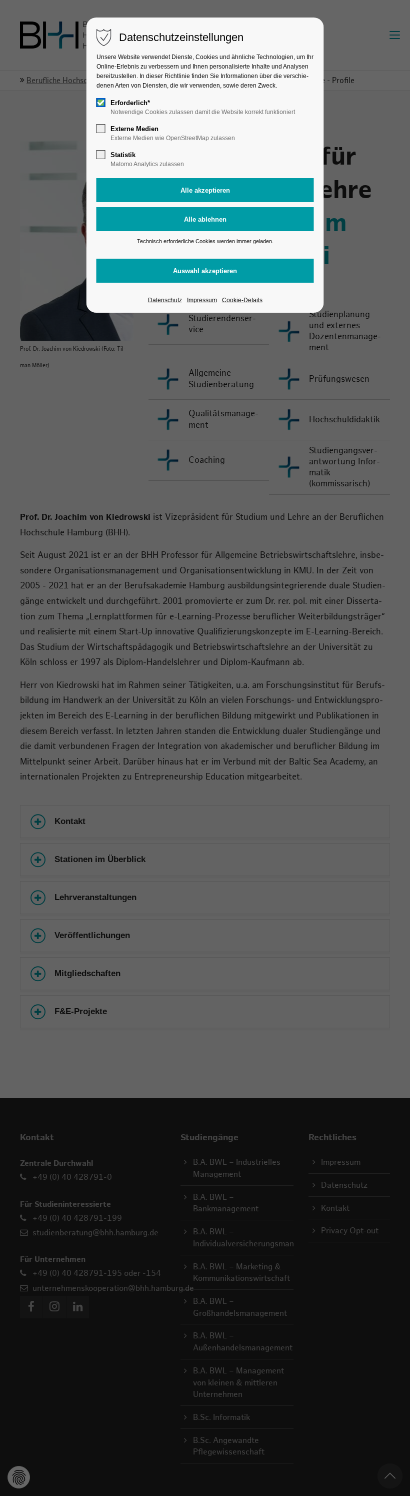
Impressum (202, 300)
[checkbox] (101, 102)
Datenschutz (165, 300)
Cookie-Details (242, 300)
